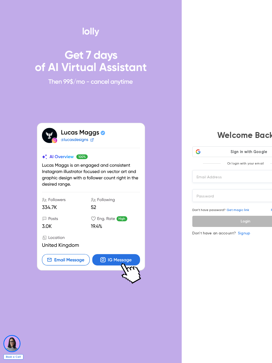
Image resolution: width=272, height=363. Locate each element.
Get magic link (238, 210)
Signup (244, 233)
